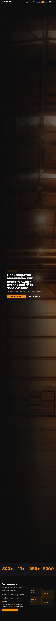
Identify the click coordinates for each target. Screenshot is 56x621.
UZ (45, 2)
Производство (28, 2)
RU (42, 2)
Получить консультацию (15, 296)
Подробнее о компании (9, 610)
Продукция (20, 2)
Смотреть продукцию (34, 296)
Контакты (39, 2)
